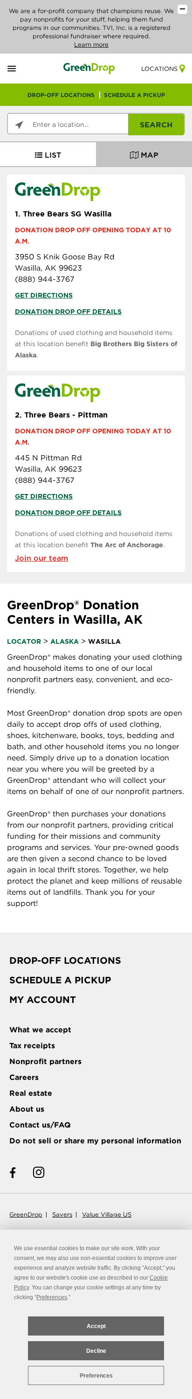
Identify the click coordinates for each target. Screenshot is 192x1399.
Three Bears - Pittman (61, 415)
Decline (96, 1351)
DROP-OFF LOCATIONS (61, 94)
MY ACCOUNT (42, 999)
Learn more (91, 44)
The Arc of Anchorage (126, 545)
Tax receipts (32, 1045)
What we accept (40, 1029)
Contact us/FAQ (40, 1125)
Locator (24, 641)
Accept (96, 1326)
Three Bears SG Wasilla (63, 213)
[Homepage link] (89, 68)
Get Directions (44, 295)
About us (26, 1109)
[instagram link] (38, 1173)
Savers (62, 1214)
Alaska (64, 641)
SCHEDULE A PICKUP (134, 94)
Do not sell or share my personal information (95, 1140)
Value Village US (106, 1214)
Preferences (96, 1375)
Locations (159, 68)
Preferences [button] (51, 1297)
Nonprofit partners (45, 1061)
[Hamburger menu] (22, 68)
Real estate (30, 1093)
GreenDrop (25, 1214)
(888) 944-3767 (45, 279)
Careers (24, 1077)
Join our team (41, 558)
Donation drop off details (68, 311)
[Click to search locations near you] (19, 125)
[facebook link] (12, 1173)
